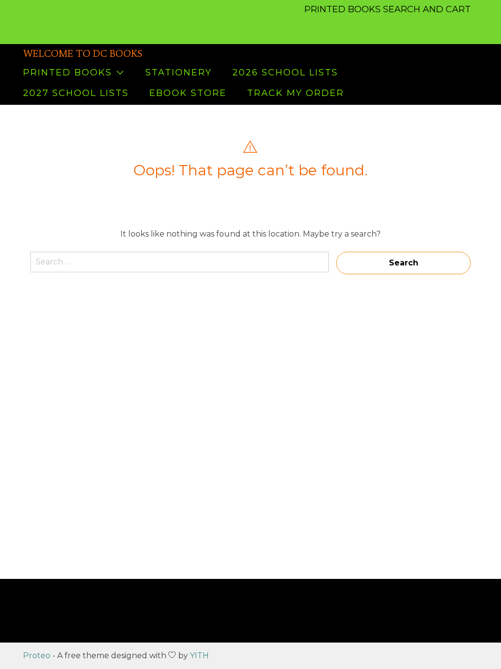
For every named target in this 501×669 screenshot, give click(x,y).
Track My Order (295, 93)
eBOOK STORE (188, 93)
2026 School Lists (285, 72)
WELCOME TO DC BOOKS (82, 53)
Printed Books (67, 72)
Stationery (178, 72)
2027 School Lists (76, 93)
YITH (199, 655)
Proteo (36, 655)
